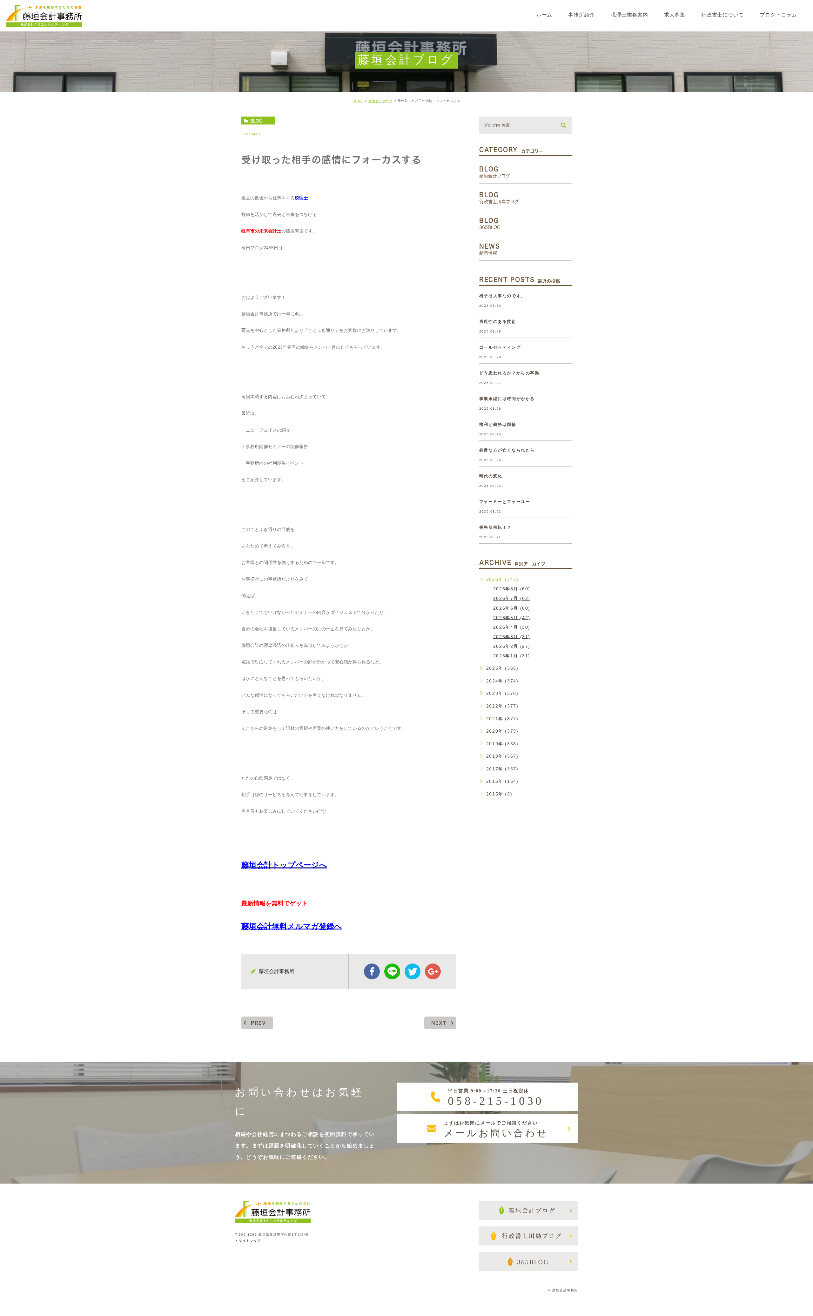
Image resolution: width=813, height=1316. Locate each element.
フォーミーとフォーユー (504, 501)
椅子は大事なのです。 (502, 295)
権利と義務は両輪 (497, 424)
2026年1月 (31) (511, 655)
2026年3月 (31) (511, 636)
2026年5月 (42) (511, 617)
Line (392, 971)
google (433, 971)
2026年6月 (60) (511, 607)
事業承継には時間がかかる (507, 398)
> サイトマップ (248, 1240)
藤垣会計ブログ (380, 101)
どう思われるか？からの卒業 (509, 373)
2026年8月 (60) (511, 588)
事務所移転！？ (495, 527)
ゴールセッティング (500, 347)
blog (256, 121)
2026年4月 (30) (511, 626)
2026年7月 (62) (511, 598)
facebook (372, 971)
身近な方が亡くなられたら (507, 450)
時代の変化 (490, 475)
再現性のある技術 (497, 321)
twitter (412, 971)
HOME (358, 101)
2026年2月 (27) (511, 645)
